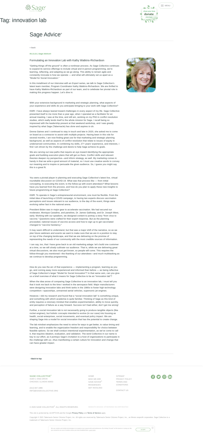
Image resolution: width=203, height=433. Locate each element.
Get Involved (95, 388)
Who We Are (94, 379)
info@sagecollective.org (44, 391)
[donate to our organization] (149, 14)
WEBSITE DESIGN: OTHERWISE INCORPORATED (108, 407)
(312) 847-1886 (36, 388)
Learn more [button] (92, 430)
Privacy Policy (124, 379)
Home (91, 376)
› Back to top (36, 359)
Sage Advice (95, 382)
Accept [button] (143, 429)
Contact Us (122, 390)
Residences (94, 385)
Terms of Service (94, 413)
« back (33, 47)
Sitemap (120, 376)
